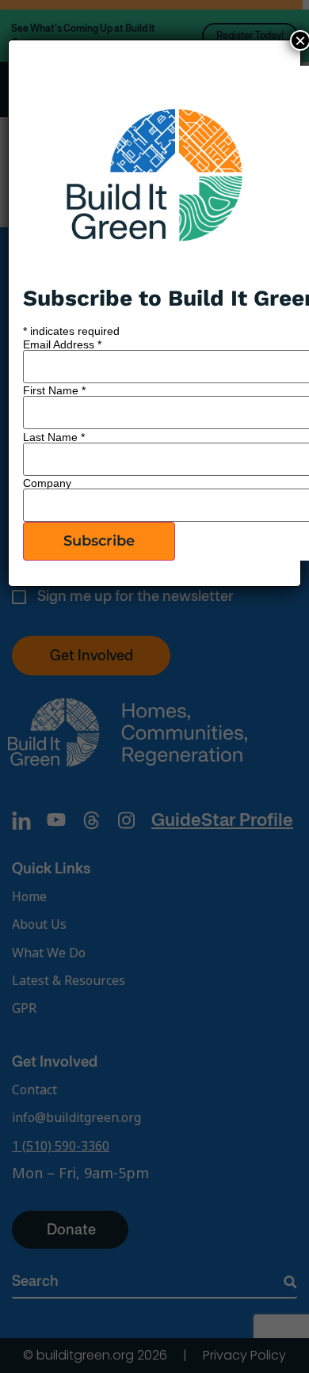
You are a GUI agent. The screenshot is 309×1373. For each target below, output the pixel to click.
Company (47, 483)
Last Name (54, 437)
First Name (54, 390)
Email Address (62, 344)
